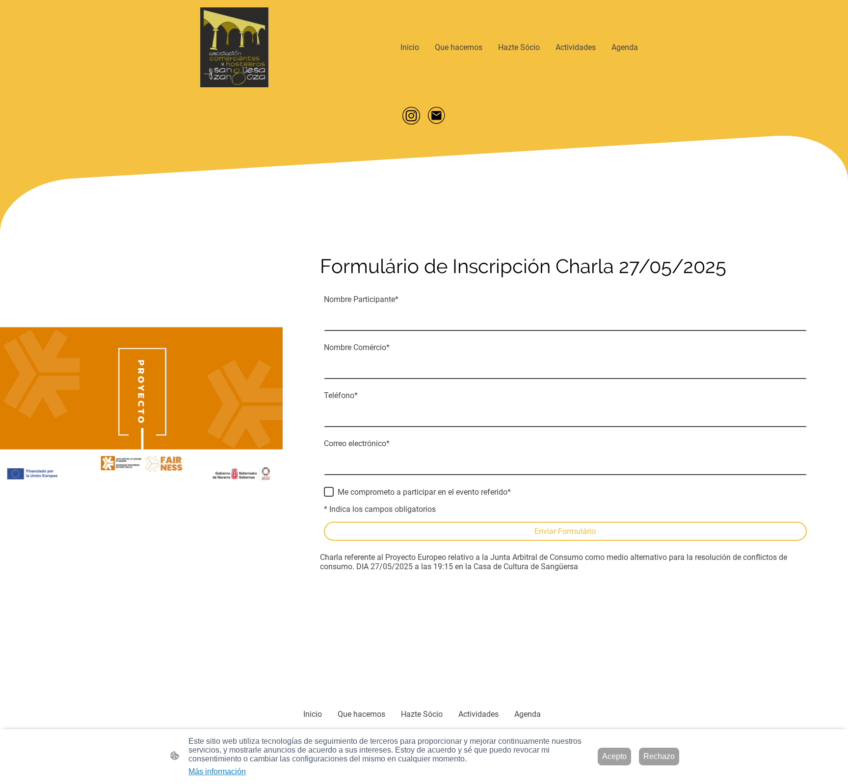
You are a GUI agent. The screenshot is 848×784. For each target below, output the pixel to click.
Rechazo (659, 756)
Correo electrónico (357, 443)
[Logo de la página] (234, 47)
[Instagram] (411, 116)
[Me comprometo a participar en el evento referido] (329, 492)
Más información (217, 771)
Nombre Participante (361, 299)
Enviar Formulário (565, 531)
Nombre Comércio (357, 347)
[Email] (437, 116)
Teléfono (341, 395)
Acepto (614, 756)
